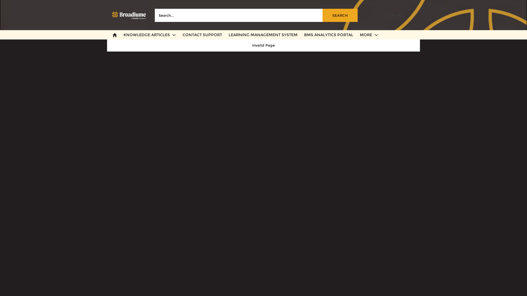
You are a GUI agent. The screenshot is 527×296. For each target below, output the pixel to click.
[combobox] (256, 15)
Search (340, 15)
